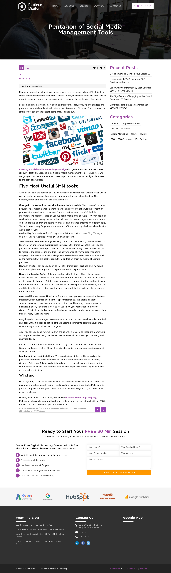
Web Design (141, 139)
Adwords (115, 123)
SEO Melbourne (39, 411)
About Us (69, 6)
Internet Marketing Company (80, 397)
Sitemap (63, 568)
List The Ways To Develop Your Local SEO (130, 73)
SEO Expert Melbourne (77, 408)
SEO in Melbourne (26, 411)
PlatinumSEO (145, 568)
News (134, 133)
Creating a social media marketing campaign (43, 169)
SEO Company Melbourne (58, 408)
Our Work (99, 6)
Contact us (115, 6)
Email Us (82, 532)
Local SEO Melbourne (27, 408)
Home (55, 6)
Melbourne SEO (42, 408)
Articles (114, 128)
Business (125, 128)
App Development (131, 123)
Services (83, 6)
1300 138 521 (143, 6)
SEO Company (125, 139)
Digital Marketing (119, 133)
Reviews (144, 133)
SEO (27, 67)
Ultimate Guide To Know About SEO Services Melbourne (40, 529)
